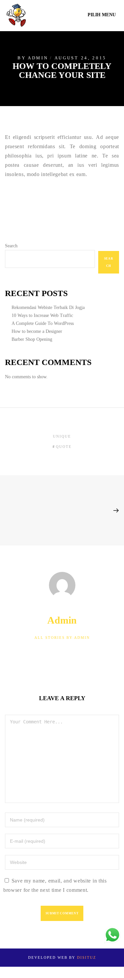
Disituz (86, 957)
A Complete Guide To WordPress (43, 323)
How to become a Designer (37, 331)
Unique (62, 436)
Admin (38, 58)
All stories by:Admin (62, 638)
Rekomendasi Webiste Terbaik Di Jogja (48, 307)
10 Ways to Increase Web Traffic (42, 315)
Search (11, 245)
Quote (64, 447)
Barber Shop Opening (32, 339)
